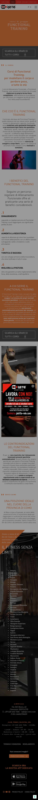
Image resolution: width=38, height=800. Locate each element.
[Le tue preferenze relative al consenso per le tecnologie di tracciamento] (35, 797)
